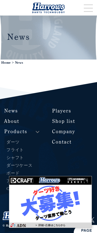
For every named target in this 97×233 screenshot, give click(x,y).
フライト (15, 150)
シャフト (15, 157)
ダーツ (12, 142)
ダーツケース (19, 165)
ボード (12, 173)
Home (6, 62)
